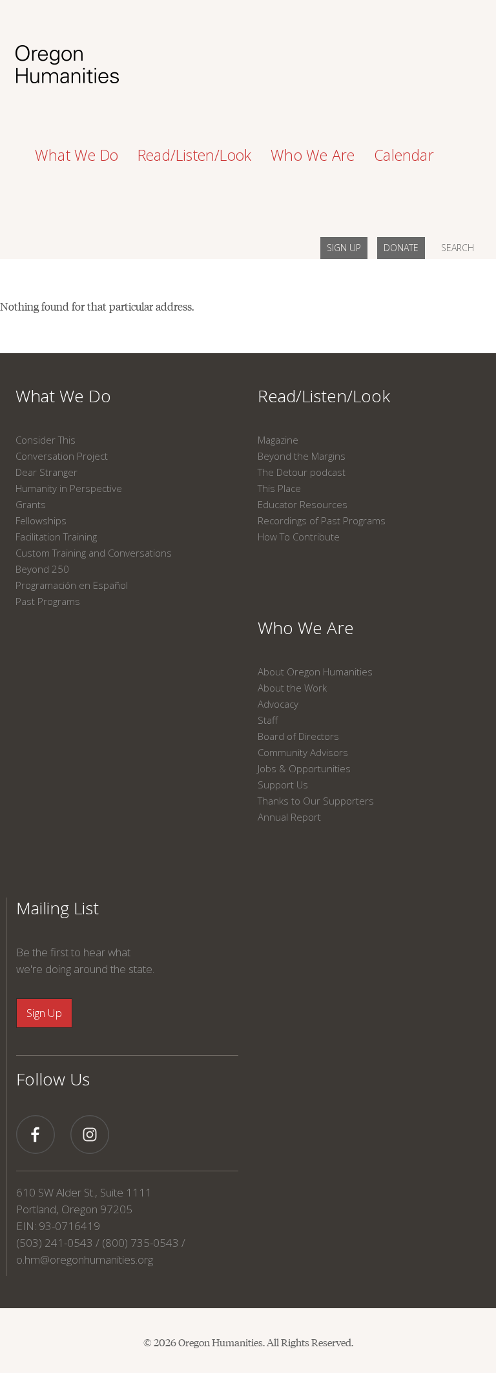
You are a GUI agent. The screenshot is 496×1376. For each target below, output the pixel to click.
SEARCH (457, 247)
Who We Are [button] (313, 155)
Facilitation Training (56, 536)
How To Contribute (299, 536)
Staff (268, 720)
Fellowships (41, 520)
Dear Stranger (47, 472)
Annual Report (289, 816)
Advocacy (278, 703)
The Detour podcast (302, 472)
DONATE (401, 247)
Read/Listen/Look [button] (194, 155)
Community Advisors (303, 752)
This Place (279, 488)
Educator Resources (302, 504)
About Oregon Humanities (315, 671)
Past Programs (48, 601)
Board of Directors (298, 736)
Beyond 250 (42, 568)
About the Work (292, 687)
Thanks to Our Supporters (316, 800)
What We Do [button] (76, 155)
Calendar (404, 155)
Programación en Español (72, 585)
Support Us (283, 784)
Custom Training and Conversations (94, 552)
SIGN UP (344, 247)
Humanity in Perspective (69, 488)
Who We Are (306, 627)
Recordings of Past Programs (322, 520)
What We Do (63, 395)
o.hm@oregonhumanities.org (84, 1259)
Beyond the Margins (302, 455)
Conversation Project (62, 455)
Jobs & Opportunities (304, 768)
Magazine (278, 439)
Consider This (46, 439)
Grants (31, 504)
